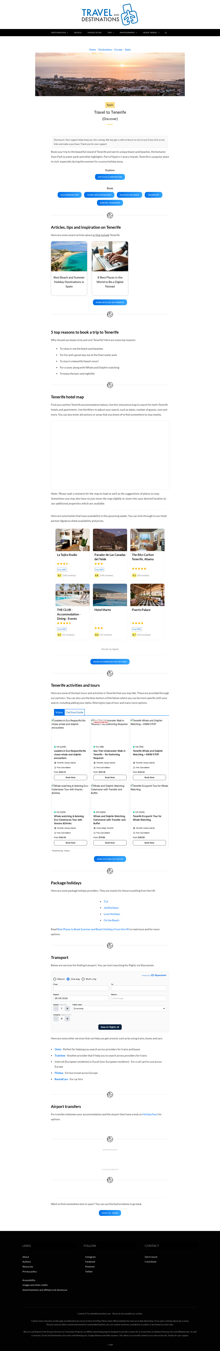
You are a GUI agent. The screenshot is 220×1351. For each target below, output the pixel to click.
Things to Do (94, 32)
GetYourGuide (74, 712)
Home (92, 49)
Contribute (150, 1261)
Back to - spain (110, 1213)
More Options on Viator (110, 859)
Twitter (89, 1271)
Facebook (90, 1261)
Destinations (58, 32)
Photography (127, 32)
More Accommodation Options (110, 662)
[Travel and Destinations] (110, 14)
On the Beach (111, 920)
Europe (118, 49)
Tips (109, 32)
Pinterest (90, 1266)
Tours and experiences (99, 195)
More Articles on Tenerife (110, 302)
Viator (59, 712)
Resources (27, 1266)
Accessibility (28, 1280)
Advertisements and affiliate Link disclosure (44, 1289)
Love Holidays (112, 914)
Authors (26, 1261)
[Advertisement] (110, 1159)
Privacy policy (29, 1271)
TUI (106, 901)
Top (111, 1345)
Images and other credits (35, 1284)
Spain (128, 49)
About (25, 1256)
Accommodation (69, 195)
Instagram (90, 1256)
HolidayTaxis (150, 1114)
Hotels (78, 32)
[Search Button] (166, 32)
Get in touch (151, 1256)
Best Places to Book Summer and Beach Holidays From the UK (93, 929)
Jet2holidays (111, 907)
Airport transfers (110, 203)
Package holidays (129, 195)
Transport (153, 195)
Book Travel (150, 32)
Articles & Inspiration (110, 177)
